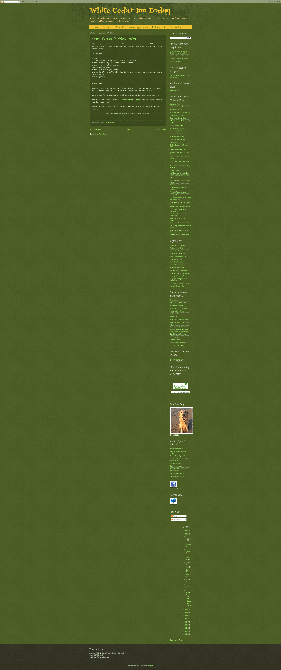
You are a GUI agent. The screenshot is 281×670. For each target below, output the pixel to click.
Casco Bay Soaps (176, 466)
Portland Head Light (176, 248)
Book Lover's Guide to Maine (179, 319)
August (188, 562)
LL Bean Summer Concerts (178, 56)
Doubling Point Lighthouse (178, 245)
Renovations (176, 27)
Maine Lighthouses (138, 27)
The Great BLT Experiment (178, 308)
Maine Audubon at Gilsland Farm (180, 112)
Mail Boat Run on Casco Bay (179, 173)
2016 (186, 531)
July (187, 567)
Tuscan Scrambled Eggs (130, 100)
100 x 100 (119, 27)
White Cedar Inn (175, 61)
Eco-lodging (174, 337)
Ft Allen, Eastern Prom (177, 131)
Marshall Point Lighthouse (178, 270)
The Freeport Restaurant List (179, 327)
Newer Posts (95, 130)
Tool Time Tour (175, 185)
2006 (186, 634)
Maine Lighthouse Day (177, 286)
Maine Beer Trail (175, 142)
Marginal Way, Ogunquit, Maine (180, 207)
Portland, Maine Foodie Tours (179, 235)
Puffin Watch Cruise (176, 115)
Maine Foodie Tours (176, 449)
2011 (186, 619)
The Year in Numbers (177, 305)
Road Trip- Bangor (176, 134)
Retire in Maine (175, 339)
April (187, 575)
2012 (186, 616)
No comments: (110, 122)
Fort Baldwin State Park (177, 107)
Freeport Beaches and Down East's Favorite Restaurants (179, 330)
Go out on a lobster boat (178, 139)
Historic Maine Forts (176, 125)
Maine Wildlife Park (176, 110)
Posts (175, 516)
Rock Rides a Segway (177, 345)
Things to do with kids (177, 128)
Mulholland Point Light (177, 262)
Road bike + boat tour (177, 136)
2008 (186, 628)
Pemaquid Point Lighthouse (179, 276)
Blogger (150, 665)
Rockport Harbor (175, 195)
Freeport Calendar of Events (179, 58)
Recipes (106, 27)
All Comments (177, 519)
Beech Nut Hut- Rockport (178, 149)
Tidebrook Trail (175, 104)
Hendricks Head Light (177, 267)
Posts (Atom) (103, 134)
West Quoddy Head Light (178, 256)
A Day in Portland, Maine (178, 192)
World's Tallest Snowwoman (179, 342)
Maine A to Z (159, 27)
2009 (186, 625)
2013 (186, 613)
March (188, 579)
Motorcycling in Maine (177, 311)
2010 (186, 622)
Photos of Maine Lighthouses (179, 273)
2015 (186, 534)
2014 (186, 610)
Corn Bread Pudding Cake (114, 39)
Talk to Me (173, 317)
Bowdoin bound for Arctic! (178, 334)
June (187, 570)
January (188, 592)
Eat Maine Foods (175, 463)
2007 (186, 631)
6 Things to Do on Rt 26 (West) (180, 223)
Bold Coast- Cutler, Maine (178, 118)
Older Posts (160, 130)
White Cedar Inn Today (130, 11)
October (188, 551)
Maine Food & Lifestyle (177, 476)
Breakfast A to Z (175, 300)
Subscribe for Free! (176, 640)
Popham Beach (175, 170)
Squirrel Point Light (176, 251)
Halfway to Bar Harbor (177, 314)
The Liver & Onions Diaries (178, 303)
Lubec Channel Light (176, 265)
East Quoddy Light (176, 259)
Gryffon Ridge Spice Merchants (180, 456)
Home (95, 27)
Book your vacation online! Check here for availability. (178, 52)
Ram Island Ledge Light (177, 253)
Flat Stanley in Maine (177, 473)
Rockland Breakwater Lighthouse (180, 283)
